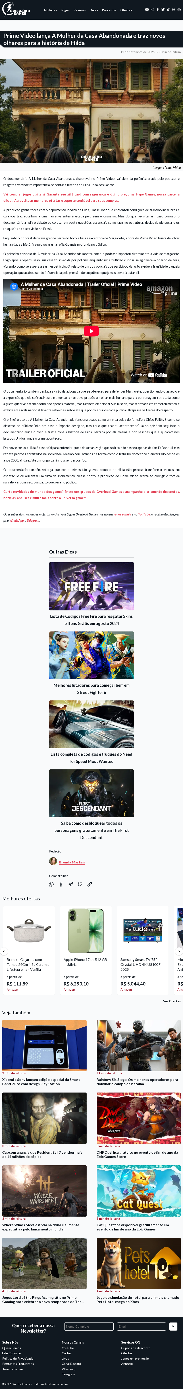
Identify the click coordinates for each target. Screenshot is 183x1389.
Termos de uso (12, 1369)
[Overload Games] (16, 15)
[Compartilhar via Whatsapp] (51, 885)
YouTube (144, 514)
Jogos (65, 10)
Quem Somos (11, 1348)
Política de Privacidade (17, 1358)
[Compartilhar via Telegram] (70, 885)
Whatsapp (69, 1369)
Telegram (33, 520)
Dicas (94, 10)
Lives (65, 1358)
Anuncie (127, 1363)
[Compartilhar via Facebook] (61, 885)
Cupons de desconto (135, 1348)
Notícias (50, 10)
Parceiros (109, 10)
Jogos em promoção (135, 1358)
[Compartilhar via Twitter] (80, 885)
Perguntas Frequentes (18, 1363)
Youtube (68, 1348)
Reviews (80, 10)
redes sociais (122, 514)
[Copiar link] (89, 885)
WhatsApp (16, 520)
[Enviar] (173, 1326)
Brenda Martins (72, 862)
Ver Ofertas (172, 1001)
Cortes (67, 1353)
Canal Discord (71, 1363)
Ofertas (126, 10)
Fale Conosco (11, 1353)
